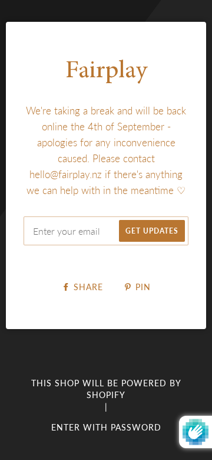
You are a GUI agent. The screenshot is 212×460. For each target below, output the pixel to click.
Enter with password (106, 427)
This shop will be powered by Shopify (106, 389)
